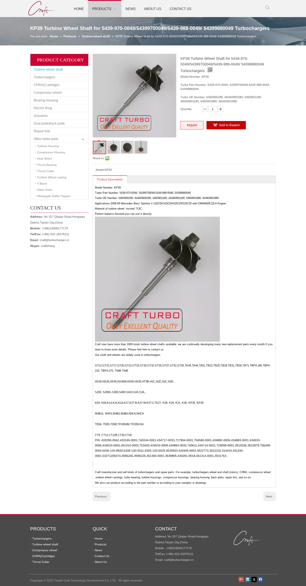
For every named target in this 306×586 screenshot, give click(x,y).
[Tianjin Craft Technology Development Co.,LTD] (246, 538)
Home (99, 538)
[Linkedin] (247, 579)
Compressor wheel (48, 92)
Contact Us (102, 556)
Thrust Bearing (47, 164)
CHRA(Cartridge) (46, 85)
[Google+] (241, 579)
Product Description (110, 179)
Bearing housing (46, 100)
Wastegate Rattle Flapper (54, 196)
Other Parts (44, 189)
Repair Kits (42, 131)
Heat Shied (44, 158)
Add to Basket (229, 125)
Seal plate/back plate (49, 123)
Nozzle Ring (43, 108)
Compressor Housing (51, 152)
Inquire (192, 125)
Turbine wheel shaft (48, 69)
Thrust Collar (45, 171)
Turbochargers (44, 77)
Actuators (41, 115)
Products (100, 544)
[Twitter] (254, 579)
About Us (101, 562)
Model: (100, 169)
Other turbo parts (46, 139)
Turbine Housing (48, 146)
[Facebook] (260, 579)
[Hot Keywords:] (267, 7)
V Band (42, 183)
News (98, 550)
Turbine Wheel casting (51, 177)
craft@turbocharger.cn (54, 240)
